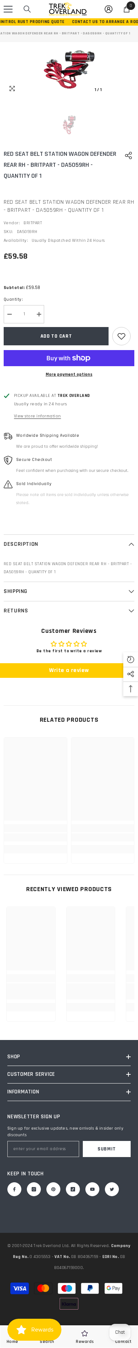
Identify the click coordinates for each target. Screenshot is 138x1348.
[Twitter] (112, 1189)
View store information (37, 416)
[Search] (27, 9)
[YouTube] (92, 1189)
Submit (107, 1149)
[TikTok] (73, 1189)
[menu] (8, 9)
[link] (35, 837)
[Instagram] (34, 1189)
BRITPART (33, 223)
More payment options (69, 374)
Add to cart (56, 336)
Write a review (69, 670)
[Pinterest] (53, 1189)
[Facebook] (14, 1189)
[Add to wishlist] (121, 336)
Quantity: (13, 299)
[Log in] (108, 9)
